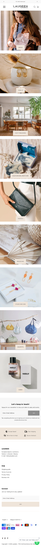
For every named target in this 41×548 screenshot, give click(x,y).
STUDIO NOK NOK (20, 304)
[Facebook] (2, 538)
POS (19, 544)
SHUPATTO (20, 347)
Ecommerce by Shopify (30, 544)
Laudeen (14, 544)
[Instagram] (5, 538)
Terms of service (6, 472)
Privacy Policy (6, 474)
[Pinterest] (8, 538)
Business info (5, 477)
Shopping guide (6, 469)
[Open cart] (38, 7)
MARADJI (20, 218)
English (4, 519)
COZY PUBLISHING (20, 133)
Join (34, 413)
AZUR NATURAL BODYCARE (20, 176)
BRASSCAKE (20, 261)
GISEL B (20, 90)
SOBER (20, 389)
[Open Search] (34, 7)
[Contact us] (37, 542)
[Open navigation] (6, 6)
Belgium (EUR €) (15, 519)
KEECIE (20, 47)
